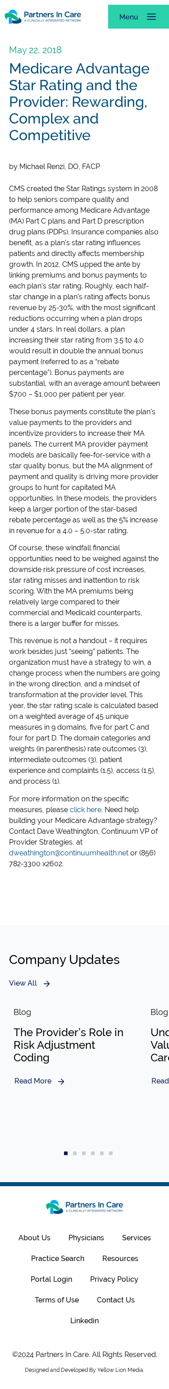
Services (136, 1238)
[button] (66, 1153)
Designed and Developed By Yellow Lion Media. (84, 1370)
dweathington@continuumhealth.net (68, 853)
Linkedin (84, 1320)
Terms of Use (57, 1300)
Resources (120, 1258)
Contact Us (116, 1300)
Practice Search (57, 1258)
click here (85, 809)
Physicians (86, 1238)
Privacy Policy (114, 1279)
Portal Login (51, 1279)
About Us (34, 1238)
